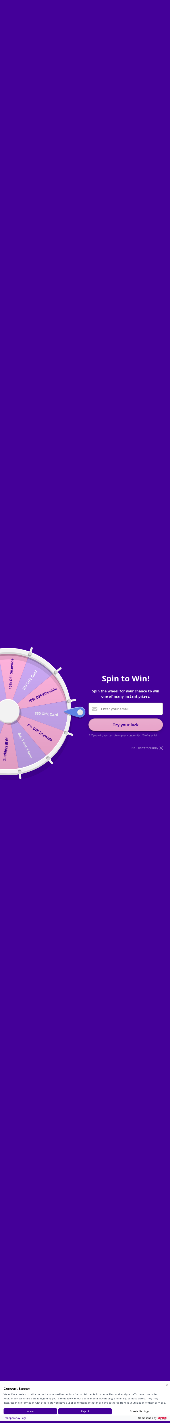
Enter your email (114, 709)
